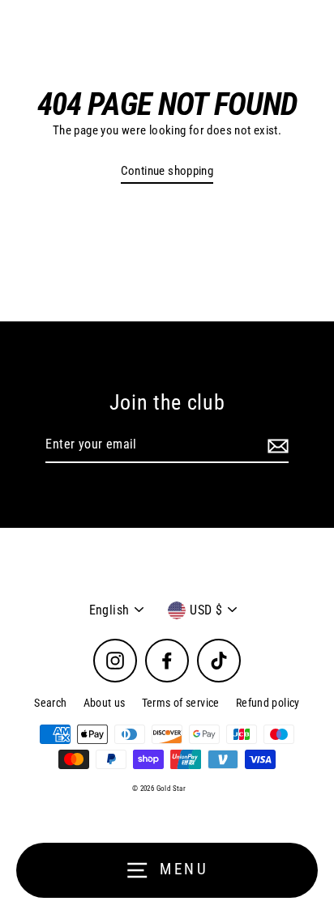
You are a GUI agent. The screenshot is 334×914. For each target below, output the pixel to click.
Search (50, 702)
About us (105, 702)
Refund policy (268, 702)
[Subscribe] (276, 445)
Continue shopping (167, 171)
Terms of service (181, 702)
